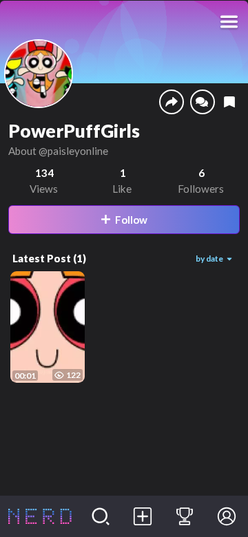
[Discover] (101, 516)
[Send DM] (202, 102)
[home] (40, 516)
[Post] (143, 516)
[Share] (171, 102)
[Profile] (227, 516)
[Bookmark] (229, 102)
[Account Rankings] (185, 516)
